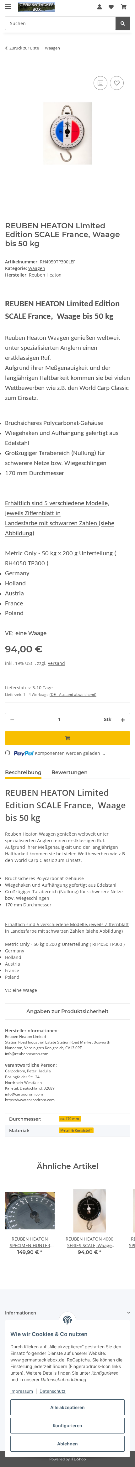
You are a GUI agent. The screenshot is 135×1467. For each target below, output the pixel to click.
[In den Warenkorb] (10, 67)
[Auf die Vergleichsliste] (100, 83)
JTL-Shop (78, 1459)
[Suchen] (123, 23)
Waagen (36, 268)
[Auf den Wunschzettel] (117, 83)
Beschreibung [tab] (23, 772)
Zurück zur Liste (24, 48)
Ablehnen (67, 1443)
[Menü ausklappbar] (8, 4)
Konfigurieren (67, 1425)
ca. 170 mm (69, 1119)
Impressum (21, 1391)
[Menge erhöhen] (123, 719)
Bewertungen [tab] (69, 772)
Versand (56, 663)
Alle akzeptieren (67, 1407)
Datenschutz (53, 1391)
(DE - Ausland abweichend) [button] (73, 694)
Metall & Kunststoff (76, 1130)
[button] (99, 7)
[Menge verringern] (12, 719)
